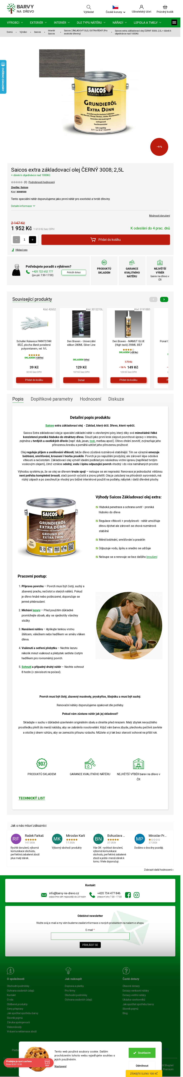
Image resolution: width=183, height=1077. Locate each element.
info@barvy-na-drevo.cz (64, 893)
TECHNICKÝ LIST (32, 798)
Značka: (19, 187)
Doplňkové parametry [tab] (52, 399)
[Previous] (153, 299)
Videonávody (14, 1027)
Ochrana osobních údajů (20, 990)
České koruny (114, 11)
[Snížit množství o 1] (16, 239)
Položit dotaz (74, 272)
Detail (81, 380)
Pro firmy (70, 990)
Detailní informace (21, 206)
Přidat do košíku (109, 239)
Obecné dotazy (131, 986)
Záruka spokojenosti (18, 1022)
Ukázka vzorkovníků (134, 999)
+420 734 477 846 (108, 893)
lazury (36, 610)
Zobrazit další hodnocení (158, 869)
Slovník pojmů (15, 1017)
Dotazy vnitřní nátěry (134, 995)
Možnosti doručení (159, 215)
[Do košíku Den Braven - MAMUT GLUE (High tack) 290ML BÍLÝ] (128, 380)
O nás (10, 999)
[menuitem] (14, 22)
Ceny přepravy (15, 1008)
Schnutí (26, 667)
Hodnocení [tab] (90, 399)
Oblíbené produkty (17, 1004)
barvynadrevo (136, 895)
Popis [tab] (18, 399)
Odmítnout (142, 1065)
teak (92, 441)
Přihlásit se (90, 945)
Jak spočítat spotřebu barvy (22, 1013)
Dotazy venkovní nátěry (136, 990)
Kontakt (11, 995)
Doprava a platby (74, 986)
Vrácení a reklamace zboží (22, 1031)
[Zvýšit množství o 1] (32, 239)
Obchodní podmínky (18, 986)
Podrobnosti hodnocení (42, 182)
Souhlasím (144, 1052)
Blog (125, 1013)
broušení (152, 557)
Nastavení (60, 1066)
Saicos (49, 425)
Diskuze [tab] (116, 399)
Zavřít (30, 249)
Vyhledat (89, 11)
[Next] (164, 299)
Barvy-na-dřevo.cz (128, 895)
